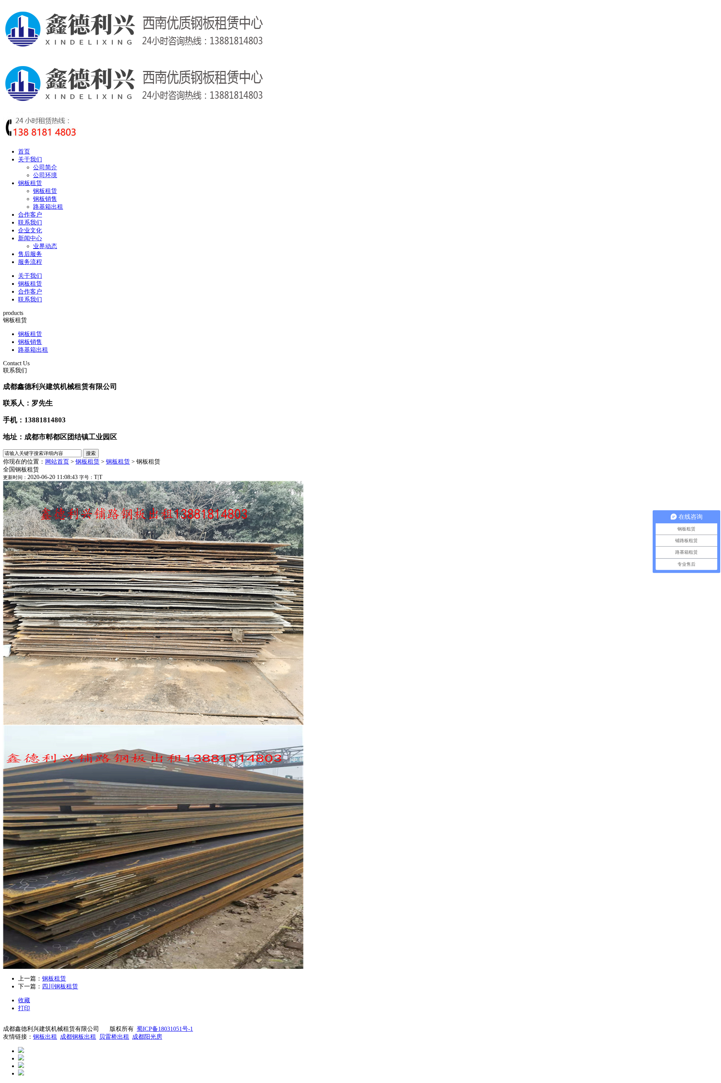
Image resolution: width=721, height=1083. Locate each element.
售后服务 (30, 254)
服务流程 (30, 262)
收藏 (24, 1000)
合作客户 (30, 214)
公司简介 (45, 167)
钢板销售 (45, 199)
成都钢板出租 (78, 1036)
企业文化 (30, 230)
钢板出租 (45, 1036)
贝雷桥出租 (114, 1036)
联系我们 (30, 222)
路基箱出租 (48, 206)
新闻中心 (30, 238)
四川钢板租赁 (60, 986)
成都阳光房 (147, 1036)
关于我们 (30, 159)
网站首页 (57, 461)
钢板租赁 (30, 183)
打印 (24, 1008)
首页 (24, 151)
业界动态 (45, 246)
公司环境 (45, 175)
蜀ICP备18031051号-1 (165, 1029)
